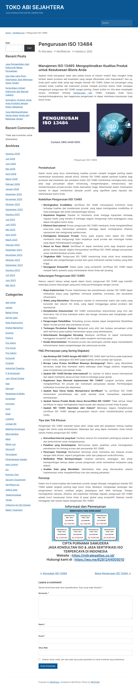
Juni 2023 (11, 280)
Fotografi (10, 358)
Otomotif (10, 449)
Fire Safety (11, 353)
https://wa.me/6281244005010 (99, 559)
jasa (8, 383)
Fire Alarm (11, 343)
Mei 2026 (10, 169)
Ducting (9, 333)
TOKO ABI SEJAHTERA (35, 7)
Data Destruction (14, 322)
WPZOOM (95, 682)
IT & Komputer (13, 373)
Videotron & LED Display (18, 505)
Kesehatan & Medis (15, 393)
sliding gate (11, 489)
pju (7, 469)
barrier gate (12, 317)
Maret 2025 (12, 239)
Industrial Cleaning (15, 368)
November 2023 (14, 255)
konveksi (10, 403)
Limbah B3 (11, 424)
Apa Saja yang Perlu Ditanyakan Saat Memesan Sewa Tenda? (19, 79)
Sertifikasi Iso (19, 33)
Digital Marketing (14, 327)
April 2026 (11, 174)
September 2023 (14, 265)
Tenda (9, 500)
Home (8, 33)
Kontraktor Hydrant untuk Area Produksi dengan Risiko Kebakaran (19, 103)
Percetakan (11, 454)
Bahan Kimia (12, 312)
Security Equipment (15, 479)
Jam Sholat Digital (15, 378)
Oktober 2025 (13, 204)
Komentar (44, 593)
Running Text (12, 474)
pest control (12, 464)
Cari (8, 42)
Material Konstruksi (15, 429)
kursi (8, 408)
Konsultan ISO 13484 (53, 573)
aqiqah (9, 307)
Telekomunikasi (13, 495)
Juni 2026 (11, 163)
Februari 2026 (13, 184)
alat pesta (11, 302)
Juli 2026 (10, 158)
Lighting (10, 419)
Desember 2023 (14, 250)
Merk (8, 439)
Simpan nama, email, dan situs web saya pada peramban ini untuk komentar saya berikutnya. (83, 659)
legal (8, 413)
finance (9, 337)
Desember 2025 (14, 194)
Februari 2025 (13, 245)
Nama (42, 624)
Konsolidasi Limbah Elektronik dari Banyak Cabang (17, 91)
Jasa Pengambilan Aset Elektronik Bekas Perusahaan (17, 67)
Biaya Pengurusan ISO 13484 (113, 573)
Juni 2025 (11, 224)
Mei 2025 (10, 229)
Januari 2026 (12, 189)
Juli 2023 (10, 275)
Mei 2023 (10, 285)
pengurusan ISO (82, 92)
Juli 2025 (10, 219)
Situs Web (43, 648)
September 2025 (14, 209)
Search (129, 23)
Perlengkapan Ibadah (16, 459)
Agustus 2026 (13, 153)
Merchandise (12, 434)
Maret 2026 (12, 179)
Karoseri (10, 388)
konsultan (10, 398)
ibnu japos (47, 51)
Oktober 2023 (13, 260)
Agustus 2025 (13, 214)
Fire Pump (11, 348)
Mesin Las (11, 444)
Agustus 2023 (13, 270)
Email (42, 636)
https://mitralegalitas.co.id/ (93, 555)
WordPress (54, 682)
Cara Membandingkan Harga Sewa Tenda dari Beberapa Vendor (17, 115)
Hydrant (10, 363)
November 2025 (14, 199)
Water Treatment (14, 510)
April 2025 (11, 234)
